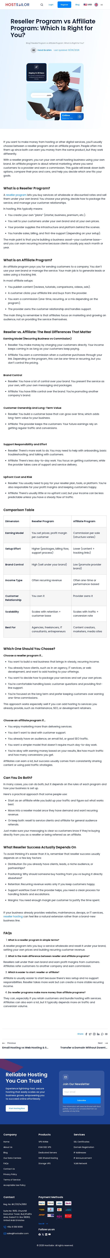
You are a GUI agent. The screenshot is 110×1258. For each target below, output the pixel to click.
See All (41, 1223)
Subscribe (81, 1100)
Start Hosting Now (17, 1108)
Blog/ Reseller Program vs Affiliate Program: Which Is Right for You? (55, 43)
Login (51, 4)
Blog (77, 4)
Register (64, 4)
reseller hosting (13, 916)
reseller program (15, 195)
